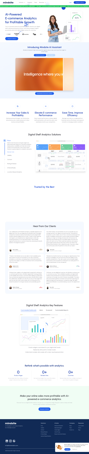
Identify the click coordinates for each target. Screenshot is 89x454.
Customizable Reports (61, 310)
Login (70, 2)
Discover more (10, 152)
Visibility (42, 427)
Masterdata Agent (58, 427)
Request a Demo (80, 2)
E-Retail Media (44, 434)
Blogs (79, 429)
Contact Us (71, 429)
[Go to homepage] (8, 2)
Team (35, 2)
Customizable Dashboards (28, 310)
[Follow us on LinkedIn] (6, 441)
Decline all (74, 449)
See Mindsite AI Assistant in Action (44, 93)
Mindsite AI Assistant (40, 55)
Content (42, 429)
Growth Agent (57, 429)
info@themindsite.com (11, 445)
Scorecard (49, 310)
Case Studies (81, 425)
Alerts (41, 310)
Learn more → (32, 6)
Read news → (86, 6)
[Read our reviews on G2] (14, 441)
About (70, 425)
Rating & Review (44, 432)
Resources (41, 2)
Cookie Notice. (78, 446)
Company (29, 2)
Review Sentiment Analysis (60, 434)
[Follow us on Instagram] (10, 441)
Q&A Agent (51, 55)
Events (79, 427)
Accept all (67, 449)
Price (42, 425)
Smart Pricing (57, 432)
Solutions (21, 2)
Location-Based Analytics (46, 436)
